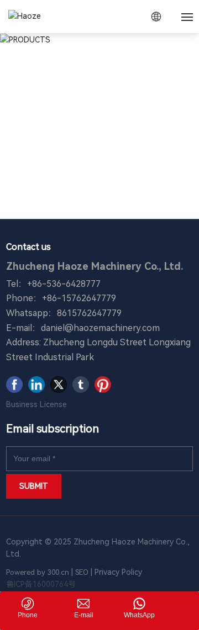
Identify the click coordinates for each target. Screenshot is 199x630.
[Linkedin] (36, 384)
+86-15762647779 (79, 298)
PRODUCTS (99, 90)
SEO (81, 572)
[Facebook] (14, 384)
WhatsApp (139, 615)
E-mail (83, 615)
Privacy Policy (119, 572)
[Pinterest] (103, 384)
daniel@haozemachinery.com (100, 328)
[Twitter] (58, 384)
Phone (28, 615)
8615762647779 (89, 313)
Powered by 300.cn (37, 572)
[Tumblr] (80, 384)
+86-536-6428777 (64, 284)
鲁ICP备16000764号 (41, 584)
